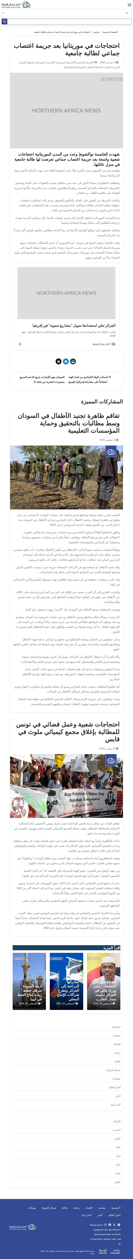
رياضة (117, 1052)
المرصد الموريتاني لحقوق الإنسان (36, 62)
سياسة (106, 79)
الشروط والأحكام (103, 1251)
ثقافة (118, 1061)
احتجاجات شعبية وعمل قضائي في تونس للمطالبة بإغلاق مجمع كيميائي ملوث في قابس (68, 732)
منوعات (116, 1078)
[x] (114, 1224)
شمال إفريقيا (114, 1070)
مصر (118, 1173)
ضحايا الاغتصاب (94, 67)
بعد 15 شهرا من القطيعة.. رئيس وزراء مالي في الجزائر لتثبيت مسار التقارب (104, 990)
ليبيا (118, 1155)
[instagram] (105, 1224)
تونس (118, 1181)
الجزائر (117, 1121)
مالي (118, 1164)
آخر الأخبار (116, 79)
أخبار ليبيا (116, 1104)
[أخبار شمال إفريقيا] (18, 5)
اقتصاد (117, 1044)
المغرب (116, 1129)
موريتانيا (79, 67)
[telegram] (119, 1224)
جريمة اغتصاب (111, 67)
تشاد (118, 1147)
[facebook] (110, 1224)
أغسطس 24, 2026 (102, 1003)
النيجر (117, 1138)
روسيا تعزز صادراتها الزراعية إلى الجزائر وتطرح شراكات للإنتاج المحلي (68, 988)
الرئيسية (116, 1026)
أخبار (118, 1096)
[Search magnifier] (4, 21)
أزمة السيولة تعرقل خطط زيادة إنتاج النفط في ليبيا (30, 992)
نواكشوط (68, 67)
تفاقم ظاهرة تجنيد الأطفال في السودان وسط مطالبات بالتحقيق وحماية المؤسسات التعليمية (69, 423)
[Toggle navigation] (129, 5)
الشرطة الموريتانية (65, 62)
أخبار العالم (115, 1087)
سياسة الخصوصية (115, 1251)
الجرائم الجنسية (85, 62)
